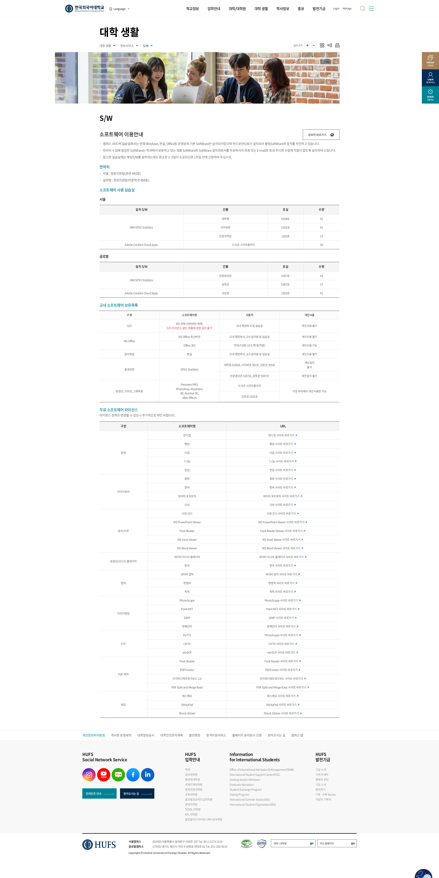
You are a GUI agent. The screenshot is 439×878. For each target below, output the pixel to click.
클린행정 (194, 735)
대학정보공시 (145, 735)
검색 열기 (362, 8)
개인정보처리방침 (93, 735)
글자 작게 (313, 45)
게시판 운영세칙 (121, 735)
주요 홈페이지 (327, 843)
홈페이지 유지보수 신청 (247, 735)
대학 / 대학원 (280, 843)
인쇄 (337, 45)
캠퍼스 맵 (297, 735)
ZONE (430, 64)
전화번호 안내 (93, 793)
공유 (330, 45)
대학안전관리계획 (171, 735)
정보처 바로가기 (317, 135)
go (311, 843)
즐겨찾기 (322, 45)
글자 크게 (307, 45)
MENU (430, 98)
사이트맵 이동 (371, 8)
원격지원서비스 (216, 735)
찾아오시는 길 (276, 735)
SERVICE (430, 81)
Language (120, 9)
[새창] (89, 770)
